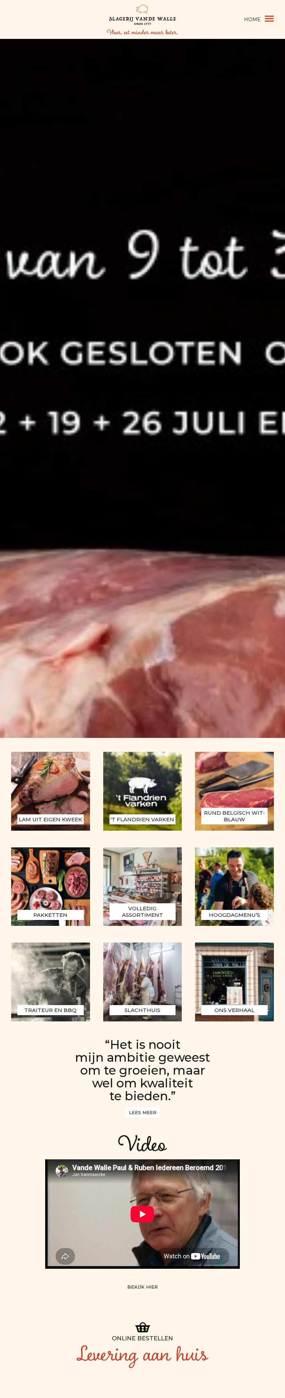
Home (252, 19)
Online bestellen (142, 1338)
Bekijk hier (142, 1287)
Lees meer (142, 1112)
